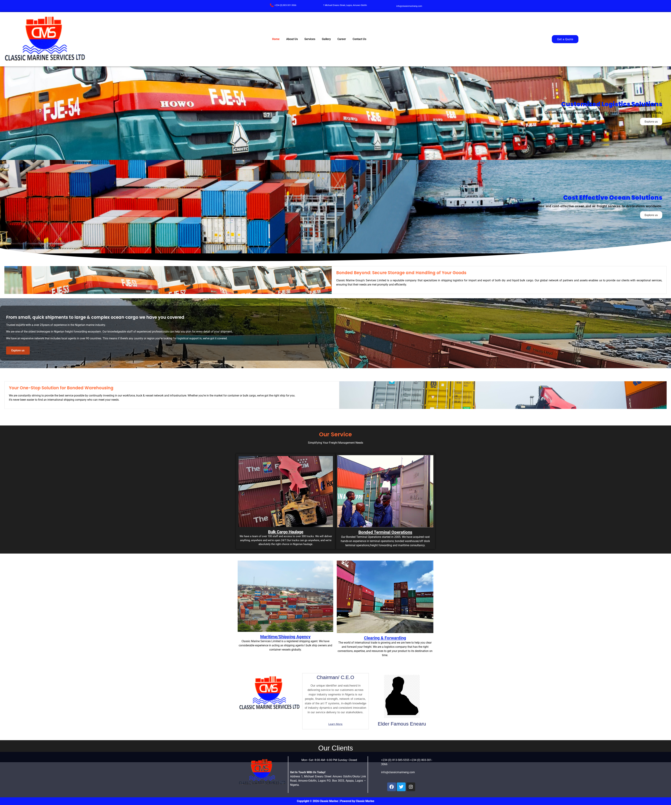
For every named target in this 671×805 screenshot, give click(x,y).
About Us (292, 39)
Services (309, 39)
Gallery (326, 39)
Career (341, 39)
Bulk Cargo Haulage (285, 531)
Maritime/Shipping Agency (285, 636)
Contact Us (359, 39)
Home (276, 39)
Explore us (651, 121)
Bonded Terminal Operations (385, 532)
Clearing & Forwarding (385, 638)
